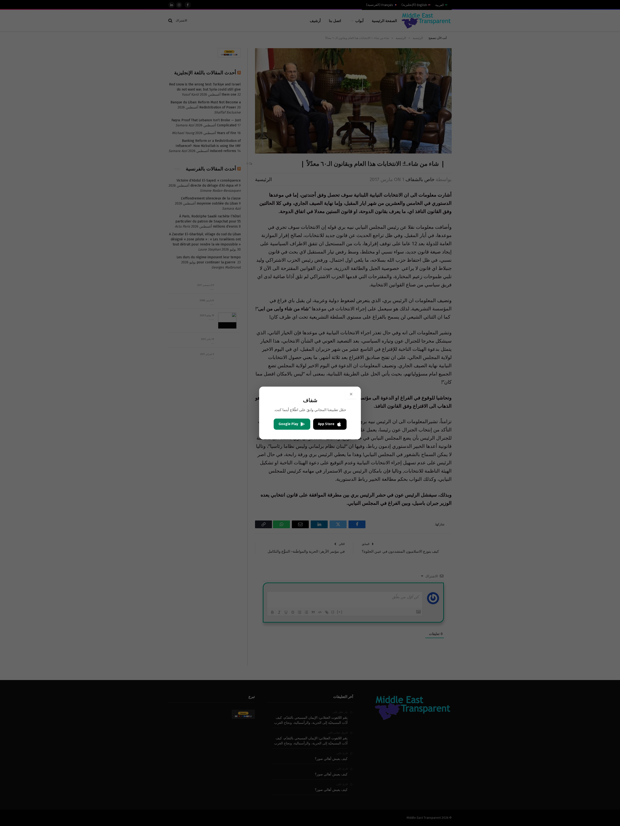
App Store (326, 424)
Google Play (288, 424)
